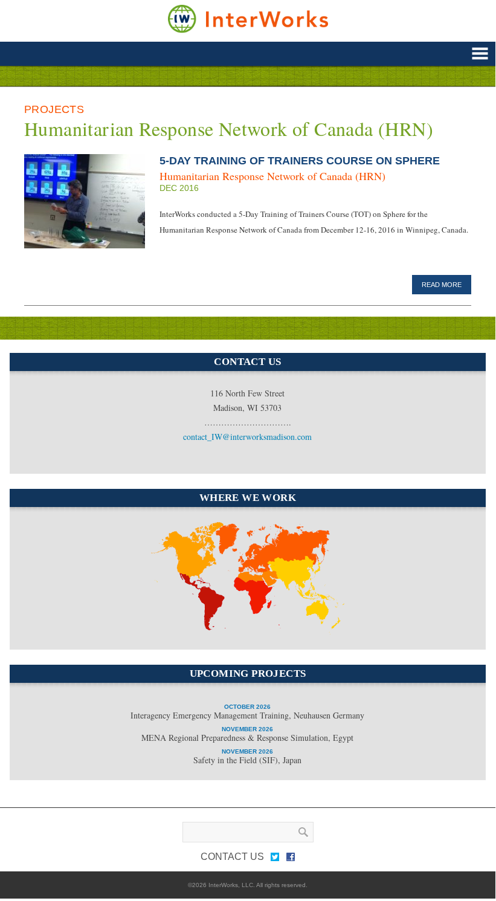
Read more (442, 284)
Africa (243, 628)
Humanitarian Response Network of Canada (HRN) (272, 176)
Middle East (256, 590)
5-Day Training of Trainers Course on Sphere (299, 161)
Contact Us (232, 856)
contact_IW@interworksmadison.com (247, 436)
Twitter (275, 859)
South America (192, 595)
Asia (305, 582)
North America (174, 539)
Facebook (290, 859)
